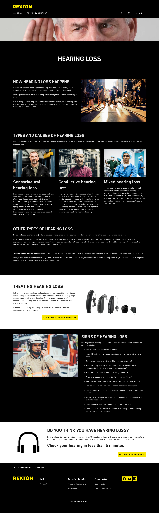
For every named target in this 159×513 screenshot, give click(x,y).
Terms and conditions (77, 484)
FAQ (42, 479)
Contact (43, 484)
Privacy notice (101, 479)
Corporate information (77, 479)
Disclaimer (72, 488)
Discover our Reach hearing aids (60, 317)
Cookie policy (100, 484)
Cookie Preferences (103, 488)
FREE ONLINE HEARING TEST (132, 454)
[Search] (121, 13)
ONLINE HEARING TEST (37, 13)
